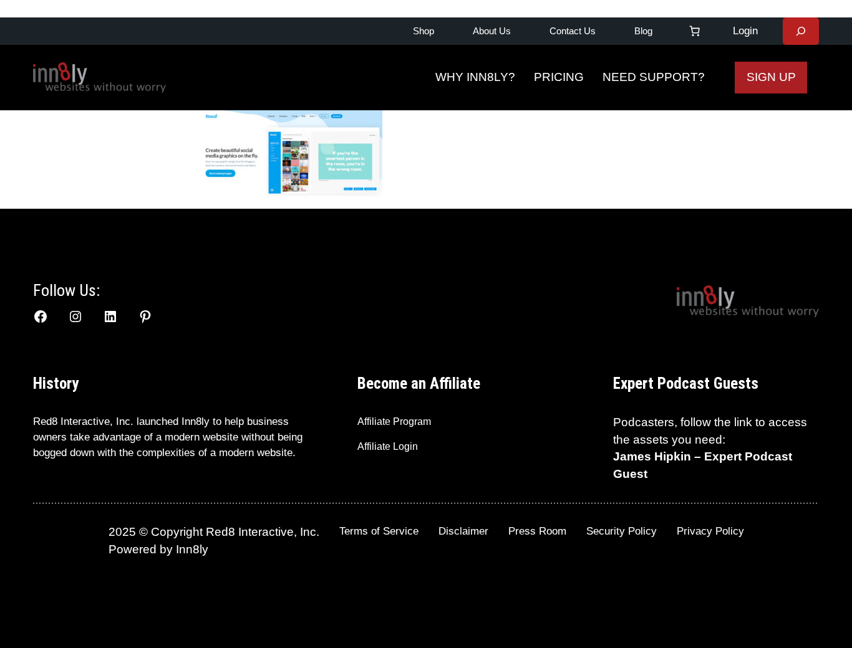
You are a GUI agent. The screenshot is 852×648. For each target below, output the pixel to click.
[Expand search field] (801, 31)
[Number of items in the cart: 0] (695, 31)
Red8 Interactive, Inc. (83, 421)
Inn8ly (192, 549)
